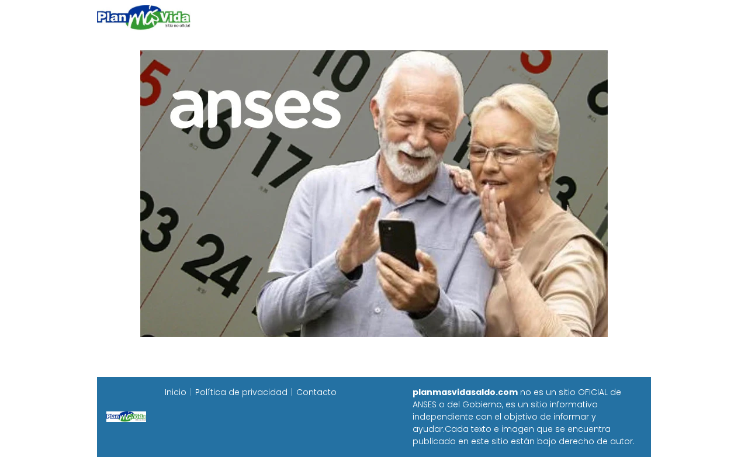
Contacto (316, 392)
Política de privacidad (241, 392)
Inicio (175, 392)
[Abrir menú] (637, 17)
